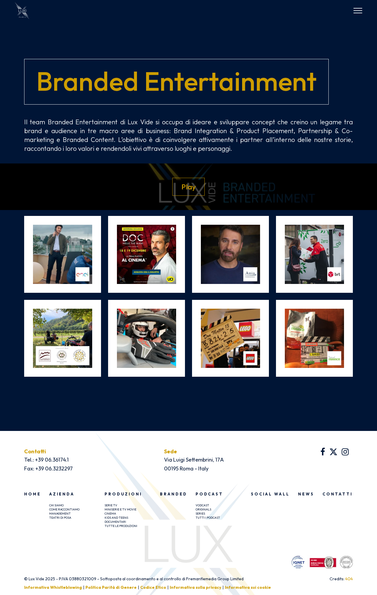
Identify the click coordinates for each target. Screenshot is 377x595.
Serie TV (111, 505)
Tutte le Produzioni (121, 526)
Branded (173, 494)
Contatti (338, 494)
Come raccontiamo (64, 509)
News (306, 494)
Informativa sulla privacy (195, 587)
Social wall (270, 494)
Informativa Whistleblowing (53, 587)
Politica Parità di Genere (111, 587)
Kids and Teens (116, 518)
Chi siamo (56, 505)
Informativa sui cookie (248, 587)
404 (349, 578)
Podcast (209, 494)
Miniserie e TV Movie (120, 509)
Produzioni (123, 494)
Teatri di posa (60, 518)
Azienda (62, 494)
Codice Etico (153, 587)
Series (200, 513)
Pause (189, 186)
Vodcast (202, 505)
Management (60, 513)
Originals (203, 509)
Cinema (110, 513)
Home (32, 494)
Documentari (115, 522)
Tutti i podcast (208, 518)
